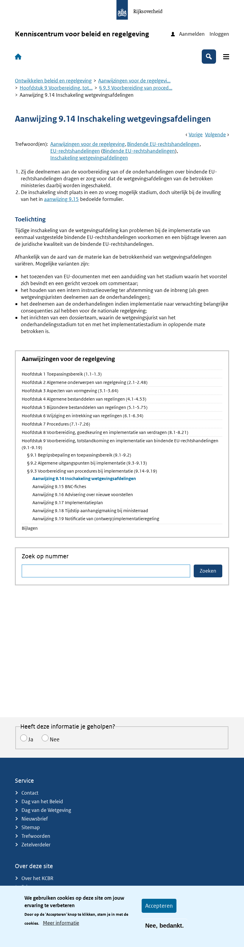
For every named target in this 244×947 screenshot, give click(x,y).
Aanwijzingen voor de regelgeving (87, 144)
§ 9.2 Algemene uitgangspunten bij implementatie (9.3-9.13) (87, 463)
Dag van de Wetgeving (46, 810)
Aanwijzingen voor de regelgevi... (134, 80)
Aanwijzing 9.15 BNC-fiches (59, 486)
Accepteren (159, 905)
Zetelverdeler (36, 844)
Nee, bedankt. (164, 925)
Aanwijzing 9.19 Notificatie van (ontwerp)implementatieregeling (95, 518)
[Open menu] (226, 56)
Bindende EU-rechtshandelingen (163, 144)
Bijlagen (30, 528)
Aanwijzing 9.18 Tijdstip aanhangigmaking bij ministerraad (90, 510)
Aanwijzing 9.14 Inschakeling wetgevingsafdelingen (84, 478)
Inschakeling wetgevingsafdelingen (89, 157)
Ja (30, 739)
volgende (215, 134)
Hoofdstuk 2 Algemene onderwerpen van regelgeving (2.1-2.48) (85, 382)
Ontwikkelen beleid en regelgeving (53, 80)
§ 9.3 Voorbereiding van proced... (135, 88)
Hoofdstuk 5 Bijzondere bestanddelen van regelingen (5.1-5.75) (85, 407)
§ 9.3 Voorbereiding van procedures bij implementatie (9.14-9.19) (92, 471)
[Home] (19, 56)
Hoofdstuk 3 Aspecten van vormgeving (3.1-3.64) (70, 390)
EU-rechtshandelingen (75, 151)
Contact (29, 793)
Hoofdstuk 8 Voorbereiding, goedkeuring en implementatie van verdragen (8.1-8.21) (105, 432)
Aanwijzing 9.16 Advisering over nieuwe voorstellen (82, 494)
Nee (55, 739)
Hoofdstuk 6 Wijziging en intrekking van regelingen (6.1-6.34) (82, 415)
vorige (196, 134)
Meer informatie (61, 923)
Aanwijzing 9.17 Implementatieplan (67, 502)
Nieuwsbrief (34, 818)
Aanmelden (192, 34)
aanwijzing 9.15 (61, 199)
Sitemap (30, 827)
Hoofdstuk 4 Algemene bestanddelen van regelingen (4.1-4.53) (84, 399)
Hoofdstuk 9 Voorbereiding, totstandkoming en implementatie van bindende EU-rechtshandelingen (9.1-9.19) (120, 444)
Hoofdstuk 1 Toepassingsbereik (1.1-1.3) (62, 374)
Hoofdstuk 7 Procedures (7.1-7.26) (56, 424)
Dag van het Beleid (42, 801)
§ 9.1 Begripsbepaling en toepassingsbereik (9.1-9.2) (79, 455)
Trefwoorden (35, 836)
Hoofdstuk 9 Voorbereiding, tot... (56, 88)
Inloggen (219, 34)
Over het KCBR (37, 878)
